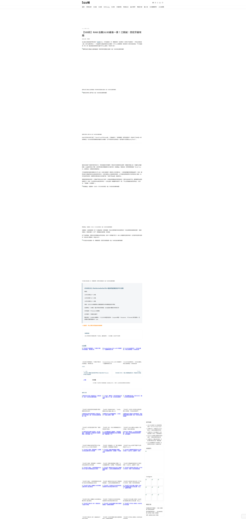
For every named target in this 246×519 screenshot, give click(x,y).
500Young (106, 7)
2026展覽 (161, 7)
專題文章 (139, 7)
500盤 (95, 7)
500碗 (113, 7)
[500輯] (86, 2)
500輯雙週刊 (153, 7)
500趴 (88, 28)
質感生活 (125, 7)
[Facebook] (153, 2)
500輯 (85, 28)
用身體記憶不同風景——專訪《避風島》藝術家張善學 (154, 508)
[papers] (158, 2)
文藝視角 (119, 7)
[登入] (160, 2)
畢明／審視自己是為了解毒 (152, 515)
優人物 (146, 7)
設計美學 (132, 7)
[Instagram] (155, 2)
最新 (83, 7)
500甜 (100, 7)
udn (83, 28)
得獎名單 (88, 7)
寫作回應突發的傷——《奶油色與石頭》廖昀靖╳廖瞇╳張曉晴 (154, 512)
